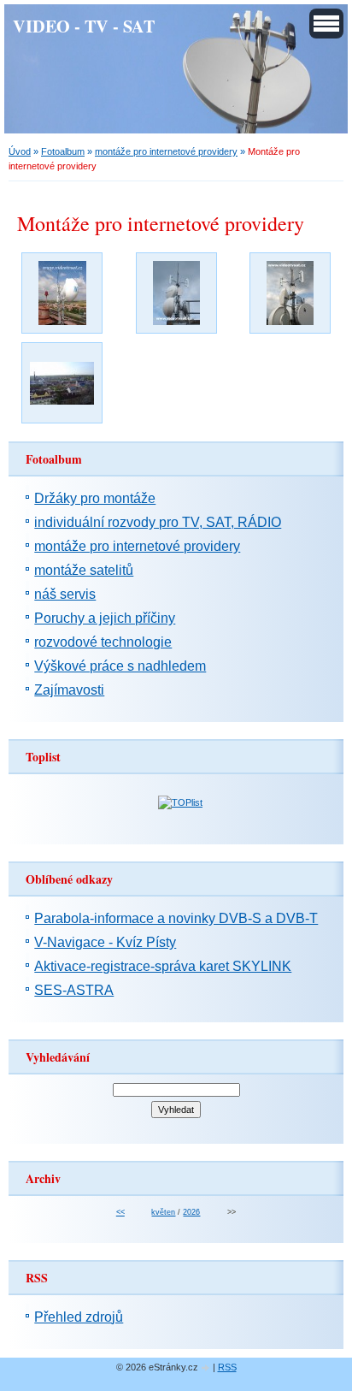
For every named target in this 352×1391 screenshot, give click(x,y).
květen (163, 1212)
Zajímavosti (69, 690)
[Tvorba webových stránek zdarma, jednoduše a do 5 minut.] (207, 1368)
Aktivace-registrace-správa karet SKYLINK (162, 966)
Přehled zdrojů (78, 1317)
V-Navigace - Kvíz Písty (105, 942)
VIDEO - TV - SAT (84, 25)
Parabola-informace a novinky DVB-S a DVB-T (176, 918)
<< (120, 1212)
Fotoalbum (63, 151)
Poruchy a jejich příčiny (104, 618)
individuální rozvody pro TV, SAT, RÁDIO (157, 522)
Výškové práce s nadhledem (120, 666)
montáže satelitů (83, 570)
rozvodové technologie (103, 642)
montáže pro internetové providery (166, 151)
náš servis (65, 594)
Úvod (20, 151)
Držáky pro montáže (94, 498)
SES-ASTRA (74, 990)
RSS (227, 1367)
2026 (191, 1212)
